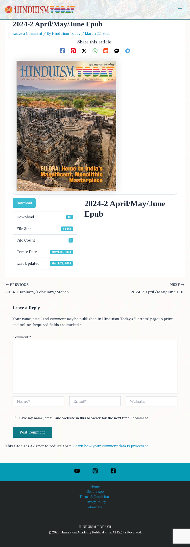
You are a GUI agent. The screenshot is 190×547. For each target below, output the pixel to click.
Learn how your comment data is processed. (111, 446)
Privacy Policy (95, 502)
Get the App (95, 491)
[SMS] (116, 50)
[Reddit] (105, 50)
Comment (22, 337)
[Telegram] (127, 50)
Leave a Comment (27, 33)
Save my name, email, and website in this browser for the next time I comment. (84, 418)
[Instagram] (95, 471)
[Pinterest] (73, 50)
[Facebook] (62, 50)
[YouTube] (77, 471)
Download (24, 203)
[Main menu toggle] (180, 10)
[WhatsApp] (95, 50)
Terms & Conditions (95, 497)
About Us (95, 507)
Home (95, 486)
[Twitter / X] (84, 50)
